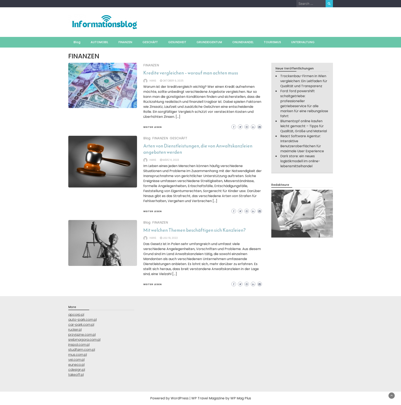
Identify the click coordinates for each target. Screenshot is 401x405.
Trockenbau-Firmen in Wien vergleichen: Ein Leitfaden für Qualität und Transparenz (303, 81)
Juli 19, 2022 (170, 238)
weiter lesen (152, 127)
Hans (153, 80)
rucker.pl (75, 329)
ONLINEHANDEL (243, 42)
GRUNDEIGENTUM (209, 42)
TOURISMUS (272, 42)
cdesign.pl (76, 369)
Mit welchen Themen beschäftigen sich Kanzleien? (194, 230)
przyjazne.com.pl (82, 334)
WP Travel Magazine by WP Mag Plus (221, 398)
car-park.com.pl (81, 324)
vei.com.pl (76, 359)
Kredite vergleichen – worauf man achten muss (190, 72)
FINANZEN (125, 42)
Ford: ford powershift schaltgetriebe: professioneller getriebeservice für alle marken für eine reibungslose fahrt (304, 103)
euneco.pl (76, 364)
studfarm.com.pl (81, 349)
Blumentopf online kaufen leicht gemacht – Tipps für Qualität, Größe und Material (303, 126)
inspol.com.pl (79, 344)
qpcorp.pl (76, 314)
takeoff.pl (76, 374)
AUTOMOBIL (99, 42)
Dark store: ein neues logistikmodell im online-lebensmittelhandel (300, 161)
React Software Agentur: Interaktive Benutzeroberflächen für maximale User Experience (302, 143)
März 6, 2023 (171, 160)
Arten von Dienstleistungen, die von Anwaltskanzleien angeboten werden (198, 149)
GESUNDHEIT (177, 42)
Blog (77, 42)
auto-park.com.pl (82, 319)
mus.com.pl (77, 354)
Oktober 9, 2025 (173, 80)
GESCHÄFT (150, 42)
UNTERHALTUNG (303, 42)
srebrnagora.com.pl (84, 339)
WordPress (180, 398)
